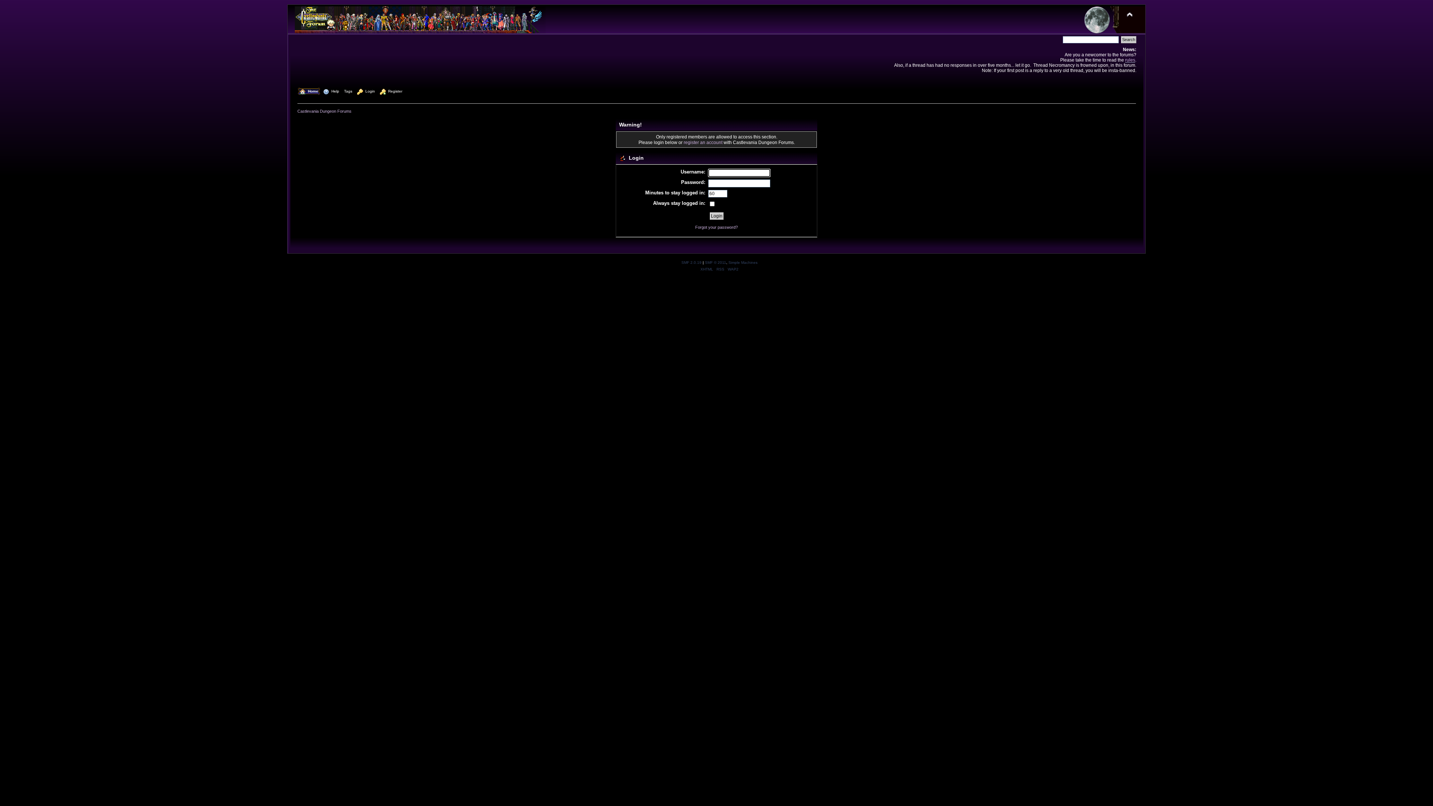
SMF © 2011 (715, 262)
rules (1130, 59)
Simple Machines (743, 262)
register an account (703, 142)
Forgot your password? (716, 227)
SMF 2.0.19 (691, 262)
